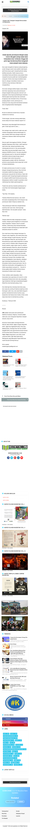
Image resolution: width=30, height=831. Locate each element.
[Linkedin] (18, 457)
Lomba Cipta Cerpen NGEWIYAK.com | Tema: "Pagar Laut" (17, 686)
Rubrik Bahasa (14, 762)
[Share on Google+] (17, 351)
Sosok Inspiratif (6, 764)
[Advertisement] (15, 476)
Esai (11, 742)
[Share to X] (12, 351)
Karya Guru (5, 746)
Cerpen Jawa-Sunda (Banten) (9, 735)
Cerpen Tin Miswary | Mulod (20, 388)
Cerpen (12, 733)
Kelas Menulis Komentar (15, 782)
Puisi (15, 755)
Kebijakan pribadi (20, 813)
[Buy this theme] (15, 702)
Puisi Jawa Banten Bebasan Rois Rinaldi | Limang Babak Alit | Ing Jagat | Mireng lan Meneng (17, 652)
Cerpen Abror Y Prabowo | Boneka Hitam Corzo (8, 389)
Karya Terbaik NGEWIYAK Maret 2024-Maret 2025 (13, 749)
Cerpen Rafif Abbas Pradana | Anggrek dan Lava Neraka (21, 365)
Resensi (5, 762)
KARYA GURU (6, 497)
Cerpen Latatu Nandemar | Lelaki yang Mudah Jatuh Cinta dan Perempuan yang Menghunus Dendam (8, 378)
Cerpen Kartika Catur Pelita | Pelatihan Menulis (8, 365)
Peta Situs (4, 813)
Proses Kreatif (6, 755)
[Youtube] (21, 457)
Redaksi (15, 760)
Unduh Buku (16, 764)
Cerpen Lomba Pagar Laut (8, 738)
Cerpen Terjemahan (7, 740)
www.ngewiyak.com (15, 826)
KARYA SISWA (6, 500)
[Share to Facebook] (5, 351)
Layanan (18, 816)
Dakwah (17, 740)
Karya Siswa (15, 746)
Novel (14, 751)
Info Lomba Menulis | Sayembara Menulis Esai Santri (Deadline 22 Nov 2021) (18, 670)
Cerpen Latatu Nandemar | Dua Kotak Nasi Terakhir (20, 377)
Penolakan (4, 816)
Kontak (17, 811)
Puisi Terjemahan (6, 760)
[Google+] (15, 457)
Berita (4, 733)
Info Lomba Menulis (7, 744)
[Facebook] (8, 457)
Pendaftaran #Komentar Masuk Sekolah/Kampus (15, 10)
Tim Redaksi (5, 818)
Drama (4, 742)
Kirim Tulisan (13, 644)
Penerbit (16, 753)
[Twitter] (11, 457)
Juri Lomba (18, 744)
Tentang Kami (5, 811)
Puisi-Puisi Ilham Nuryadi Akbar (12, 396)
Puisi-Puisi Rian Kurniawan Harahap (16, 399)
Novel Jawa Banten (7, 753)
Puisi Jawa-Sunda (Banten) (8, 758)
